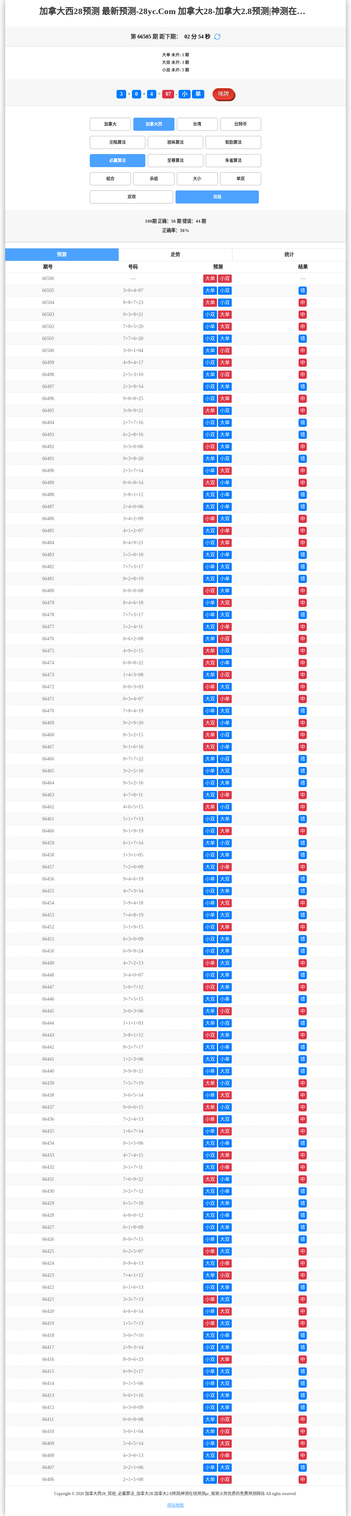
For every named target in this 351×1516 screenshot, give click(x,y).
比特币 (240, 124)
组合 (110, 178)
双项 (132, 197)
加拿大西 (154, 124)
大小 (197, 178)
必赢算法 (117, 160)
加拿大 (110, 124)
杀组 (154, 178)
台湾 (197, 124)
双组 (217, 197)
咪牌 (223, 94)
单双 (241, 178)
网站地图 (175, 1505)
